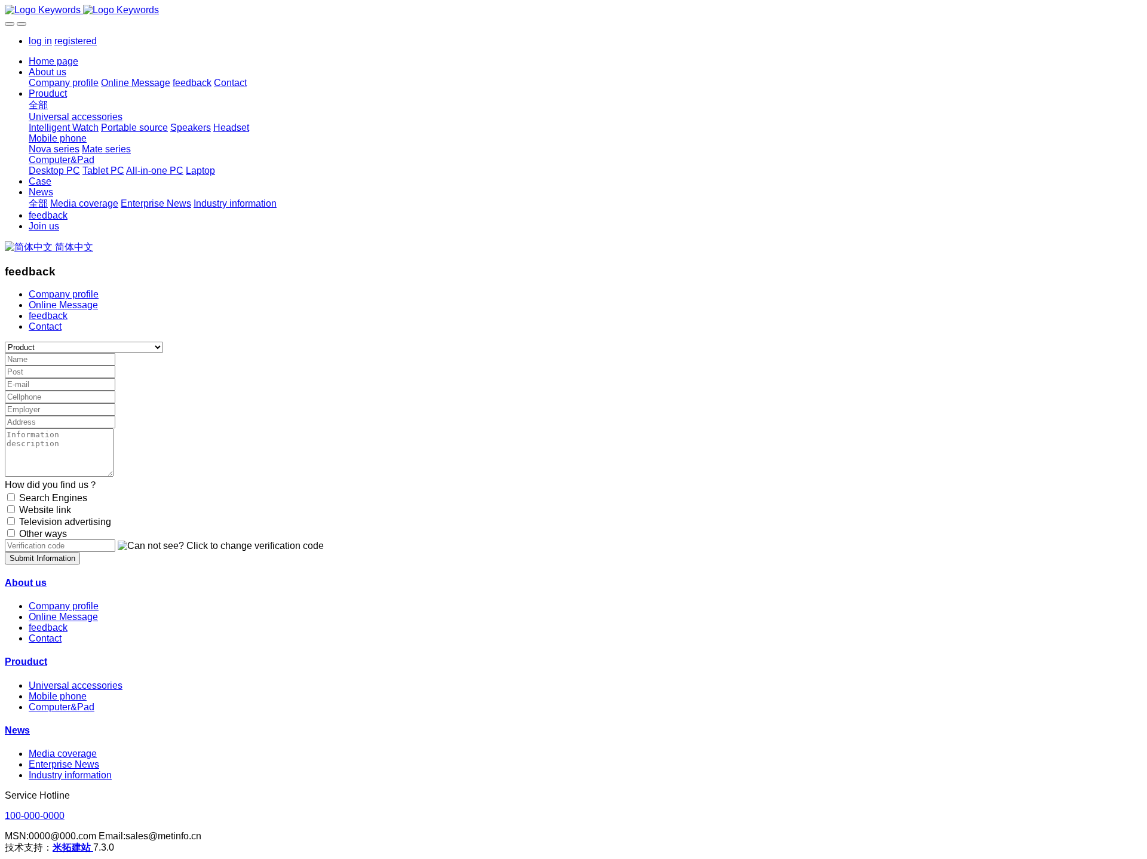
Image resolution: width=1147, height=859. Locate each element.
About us (26, 583)
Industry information (70, 775)
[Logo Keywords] (573, 10)
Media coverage (63, 753)
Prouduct (26, 661)
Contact (45, 326)
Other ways (43, 534)
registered (75, 41)
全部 (38, 105)
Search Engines (53, 498)
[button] (221, 546)
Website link (45, 510)
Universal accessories (75, 685)
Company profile (64, 294)
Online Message (63, 305)
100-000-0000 (35, 816)
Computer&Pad (61, 707)
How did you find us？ (51, 485)
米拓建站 (73, 847)
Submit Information (42, 558)
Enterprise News (64, 764)
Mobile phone (58, 696)
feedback (48, 316)
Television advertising (65, 522)
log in (40, 41)
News (17, 730)
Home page (53, 61)
